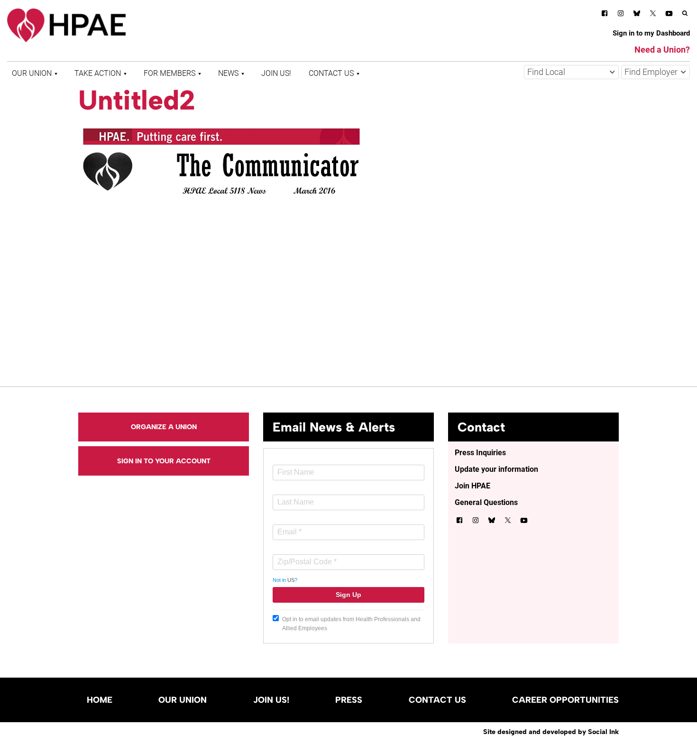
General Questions (486, 502)
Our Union (32, 73)
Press (348, 700)
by (551, 731)
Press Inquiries (480, 452)
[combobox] (571, 72)
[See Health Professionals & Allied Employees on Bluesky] (637, 14)
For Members (169, 73)
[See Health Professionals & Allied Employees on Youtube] (669, 15)
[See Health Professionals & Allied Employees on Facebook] (604, 15)
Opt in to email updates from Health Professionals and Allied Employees (351, 624)
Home (99, 700)
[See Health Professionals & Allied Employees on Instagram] (620, 15)
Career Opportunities (565, 700)
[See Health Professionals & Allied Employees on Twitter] (653, 15)
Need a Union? (662, 50)
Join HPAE (472, 485)
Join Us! (276, 73)
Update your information (496, 469)
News (228, 73)
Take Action (97, 73)
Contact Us (331, 73)
